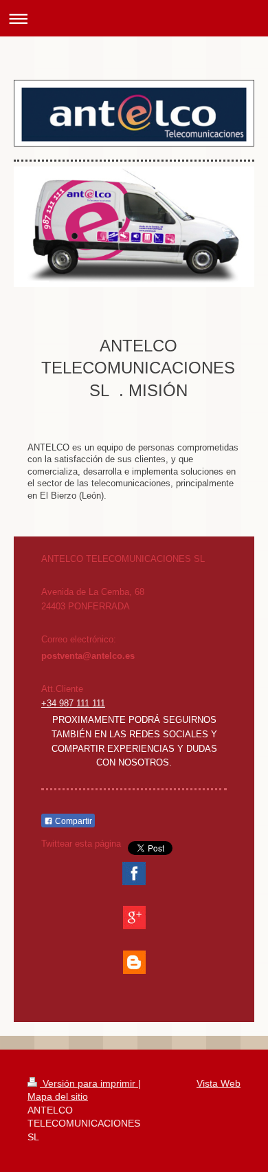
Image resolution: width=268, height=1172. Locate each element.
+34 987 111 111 (73, 703)
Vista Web (219, 1083)
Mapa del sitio (57, 1096)
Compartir (72, 821)
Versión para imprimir (89, 1083)
